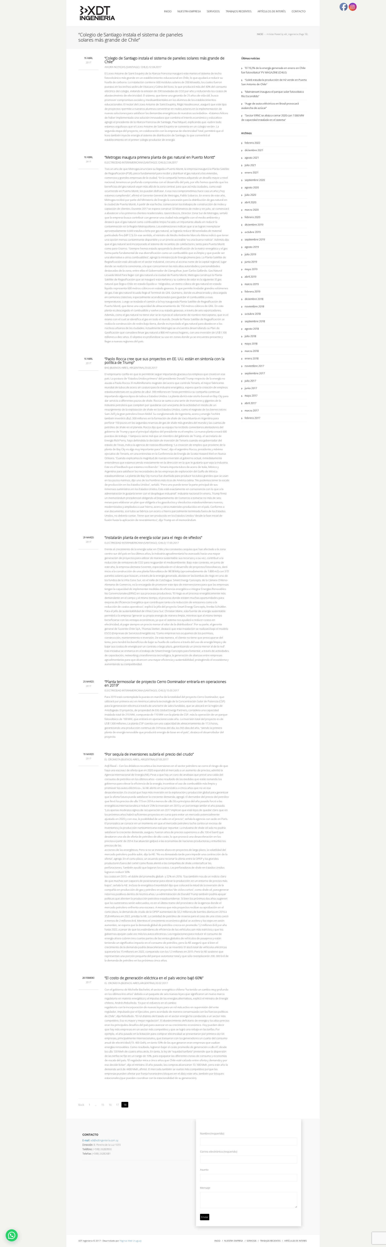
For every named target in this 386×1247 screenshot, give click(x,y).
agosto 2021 (252, 157)
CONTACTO (299, 11)
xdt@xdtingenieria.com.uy (100, 1140)
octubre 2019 (253, 232)
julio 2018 (250, 336)
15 (102, 1105)
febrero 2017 (252, 418)
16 (110, 1105)
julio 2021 (250, 165)
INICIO (167, 11)
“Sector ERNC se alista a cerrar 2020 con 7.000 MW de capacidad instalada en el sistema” (272, 118)
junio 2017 (251, 388)
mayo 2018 (251, 343)
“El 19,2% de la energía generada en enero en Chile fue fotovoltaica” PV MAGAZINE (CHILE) (273, 70)
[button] (12, 1235)
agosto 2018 (252, 328)
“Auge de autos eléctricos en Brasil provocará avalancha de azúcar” (270, 106)
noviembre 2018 (254, 306)
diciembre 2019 (254, 224)
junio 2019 (251, 262)
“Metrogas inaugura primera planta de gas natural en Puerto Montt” (160, 157)
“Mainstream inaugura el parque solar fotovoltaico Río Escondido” (272, 94)
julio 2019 (250, 254)
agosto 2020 (252, 187)
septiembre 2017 (255, 373)
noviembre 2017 (254, 366)
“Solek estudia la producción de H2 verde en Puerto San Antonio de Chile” (274, 82)
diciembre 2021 (254, 150)
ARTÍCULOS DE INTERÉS (272, 11)
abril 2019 (250, 276)
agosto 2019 (252, 247)
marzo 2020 (252, 209)
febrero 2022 (252, 143)
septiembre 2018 (255, 321)
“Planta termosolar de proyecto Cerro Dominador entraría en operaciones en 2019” (165, 683)
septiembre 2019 (255, 239)
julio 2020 (250, 195)
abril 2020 (250, 202)
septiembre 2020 (255, 180)
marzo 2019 (252, 284)
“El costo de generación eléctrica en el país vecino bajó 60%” (154, 978)
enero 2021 (251, 172)
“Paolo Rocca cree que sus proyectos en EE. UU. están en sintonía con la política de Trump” (164, 360)
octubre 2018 (253, 314)
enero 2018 (251, 358)
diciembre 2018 (254, 299)
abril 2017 (250, 403)
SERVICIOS (213, 11)
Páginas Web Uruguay (131, 1240)
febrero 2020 (252, 217)
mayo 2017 (251, 395)
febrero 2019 (252, 291)
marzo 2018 (252, 351)
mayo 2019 (251, 269)
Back (81, 1105)
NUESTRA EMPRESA (189, 11)
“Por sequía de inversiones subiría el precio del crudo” (149, 754)
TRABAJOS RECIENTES (239, 11)
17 (117, 1105)
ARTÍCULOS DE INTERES (295, 1240)
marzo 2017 (252, 410)
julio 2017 (250, 381)
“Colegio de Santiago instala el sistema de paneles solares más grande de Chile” (164, 60)
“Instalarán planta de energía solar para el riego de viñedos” (153, 537)
